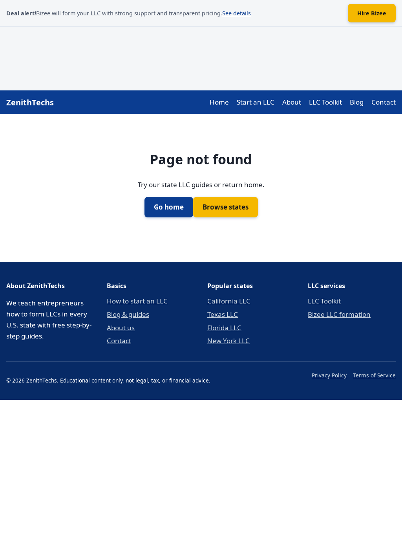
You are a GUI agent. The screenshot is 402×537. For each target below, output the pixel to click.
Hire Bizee (371, 13)
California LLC (228, 300)
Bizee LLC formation (339, 314)
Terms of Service (374, 375)
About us (121, 327)
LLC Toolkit (325, 102)
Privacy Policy (329, 375)
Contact (383, 102)
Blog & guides (128, 314)
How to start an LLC (137, 300)
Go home (169, 206)
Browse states (226, 206)
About (291, 102)
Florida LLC (224, 327)
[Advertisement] (201, 57)
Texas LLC (222, 314)
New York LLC (228, 340)
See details (236, 13)
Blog (357, 102)
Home (219, 102)
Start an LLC (255, 102)
